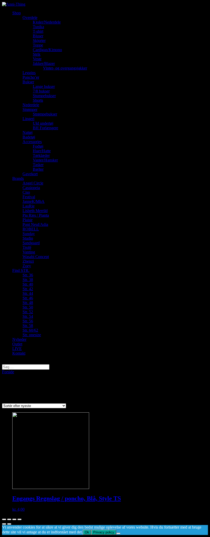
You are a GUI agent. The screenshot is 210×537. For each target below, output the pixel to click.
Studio (28, 238)
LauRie (29, 206)
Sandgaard (31, 243)
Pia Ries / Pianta (36, 215)
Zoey (27, 266)
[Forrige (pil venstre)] (4, 524)
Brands (18, 178)
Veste (37, 59)
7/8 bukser (41, 91)
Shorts (38, 100)
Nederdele (31, 105)
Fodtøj (38, 146)
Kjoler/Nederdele (47, 22)
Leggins (29, 73)
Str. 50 (28, 307)
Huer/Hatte (42, 151)
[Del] (9, 519)
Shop (16, 13)
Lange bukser (44, 86)
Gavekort (30, 174)
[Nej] (118, 533)
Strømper (30, 109)
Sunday (29, 233)
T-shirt (38, 31)
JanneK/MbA (34, 201)
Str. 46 (28, 298)
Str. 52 (28, 312)
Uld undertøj (43, 123)
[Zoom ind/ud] (19, 519)
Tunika (38, 27)
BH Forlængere (45, 128)
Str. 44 (28, 293)
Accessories (32, 141)
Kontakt (18, 353)
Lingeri (28, 118)
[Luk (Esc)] (4, 519)
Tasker (38, 164)
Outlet (17, 344)
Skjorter (39, 40)
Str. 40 (28, 284)
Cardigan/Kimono (47, 50)
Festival (29, 197)
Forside (8, 372)
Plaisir (28, 220)
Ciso (26, 192)
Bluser (38, 36)
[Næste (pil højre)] (9, 524)
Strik (36, 54)
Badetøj (29, 137)
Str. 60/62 (30, 330)
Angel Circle (33, 183)
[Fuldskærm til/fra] (14, 519)
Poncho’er (31, 77)
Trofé (27, 247)
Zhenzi (28, 261)
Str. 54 (28, 316)
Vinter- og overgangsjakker (65, 68)
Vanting (29, 252)
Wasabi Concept (36, 256)
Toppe (38, 45)
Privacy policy (103, 532)
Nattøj (28, 132)
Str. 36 (28, 275)
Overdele (30, 17)
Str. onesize (32, 335)
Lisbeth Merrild (35, 210)
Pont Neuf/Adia (35, 224)
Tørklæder (41, 155)
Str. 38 (28, 279)
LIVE (17, 348)
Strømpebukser (45, 114)
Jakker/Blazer (44, 63)
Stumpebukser (44, 96)
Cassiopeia (31, 187)
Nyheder (19, 339)
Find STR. (20, 270)
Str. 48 (28, 302)
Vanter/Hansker (45, 160)
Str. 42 (28, 289)
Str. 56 (28, 321)
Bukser (28, 82)
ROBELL (31, 229)
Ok (87, 532)
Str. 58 (28, 325)
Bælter (38, 169)
